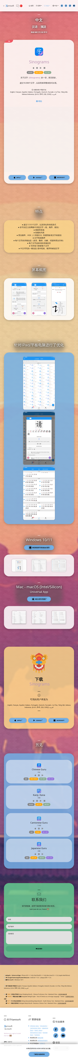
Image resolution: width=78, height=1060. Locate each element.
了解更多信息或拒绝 (39, 1054)
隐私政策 (40, 1038)
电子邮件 (11, 926)
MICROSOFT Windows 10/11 (40, 547)
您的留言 (11, 934)
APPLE (19, 720)
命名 (9, 919)
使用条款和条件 (43, 1040)
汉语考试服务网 (62, 994)
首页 (32, 6)
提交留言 (39, 948)
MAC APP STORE (40, 599)
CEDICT (42, 1043)
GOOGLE (39, 720)
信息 (47, 6)
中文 (55, 6)
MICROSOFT (60, 720)
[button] (71, 299)
